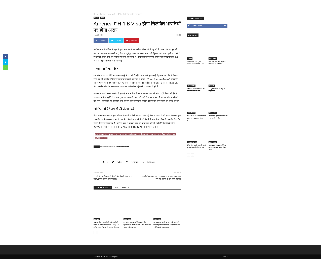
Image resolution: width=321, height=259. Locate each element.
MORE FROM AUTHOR (122, 188)
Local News (212, 58)
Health (190, 58)
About (225, 257)
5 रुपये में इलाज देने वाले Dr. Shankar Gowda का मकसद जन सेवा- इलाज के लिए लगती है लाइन (161, 177)
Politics (102, 14)
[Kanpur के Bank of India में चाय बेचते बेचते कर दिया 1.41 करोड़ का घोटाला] (196, 77)
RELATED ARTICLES (103, 188)
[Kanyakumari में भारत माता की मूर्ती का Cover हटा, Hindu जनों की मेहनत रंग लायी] (196, 104)
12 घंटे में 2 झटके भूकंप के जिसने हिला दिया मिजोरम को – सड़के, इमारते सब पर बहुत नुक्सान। (113, 177)
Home (96, 14)
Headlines (127, 219)
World (102, 17)
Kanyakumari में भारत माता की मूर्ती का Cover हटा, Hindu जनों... (196, 118)
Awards (211, 85)
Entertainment (192, 142)
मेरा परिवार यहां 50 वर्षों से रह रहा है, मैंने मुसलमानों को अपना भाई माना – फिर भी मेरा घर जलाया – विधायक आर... (137, 224)
